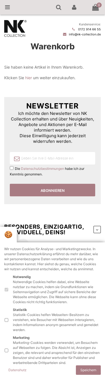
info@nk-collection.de (85, 34)
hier (28, 77)
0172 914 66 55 (89, 29)
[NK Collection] (15, 35)
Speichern (88, 370)
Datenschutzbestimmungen (42, 168)
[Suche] (58, 7)
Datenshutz (17, 370)
